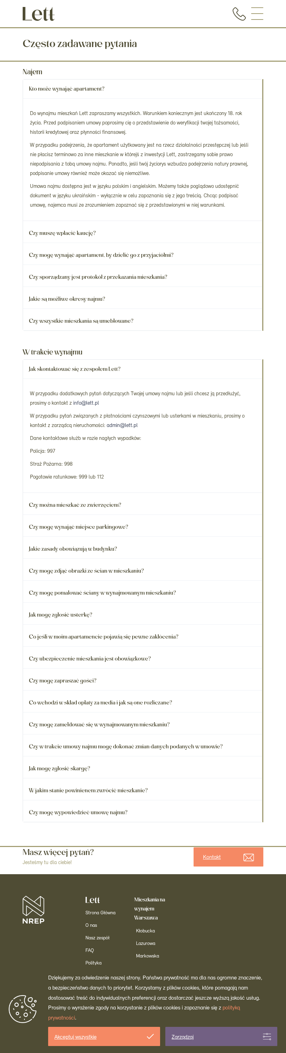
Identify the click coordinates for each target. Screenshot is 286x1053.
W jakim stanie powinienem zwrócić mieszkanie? (88, 790)
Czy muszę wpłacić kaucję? (62, 233)
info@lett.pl (86, 403)
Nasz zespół (97, 938)
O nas (91, 925)
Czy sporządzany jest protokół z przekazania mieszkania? (98, 277)
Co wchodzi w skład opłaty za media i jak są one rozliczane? (100, 702)
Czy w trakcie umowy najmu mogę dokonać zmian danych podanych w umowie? (126, 746)
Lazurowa (145, 943)
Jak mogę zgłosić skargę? (59, 768)
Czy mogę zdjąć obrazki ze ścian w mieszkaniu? (86, 570)
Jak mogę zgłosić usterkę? (60, 614)
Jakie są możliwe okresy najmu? (67, 299)
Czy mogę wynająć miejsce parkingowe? (78, 527)
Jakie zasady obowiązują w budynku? (73, 548)
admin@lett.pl (122, 425)
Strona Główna (100, 913)
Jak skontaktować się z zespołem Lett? (75, 369)
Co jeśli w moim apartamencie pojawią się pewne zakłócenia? (104, 636)
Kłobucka (145, 931)
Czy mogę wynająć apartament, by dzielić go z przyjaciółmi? (101, 255)
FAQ (89, 950)
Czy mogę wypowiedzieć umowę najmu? (78, 812)
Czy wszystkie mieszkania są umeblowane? (81, 321)
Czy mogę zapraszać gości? (63, 680)
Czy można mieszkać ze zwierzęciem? (75, 505)
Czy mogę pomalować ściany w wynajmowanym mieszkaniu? (102, 592)
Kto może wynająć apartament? (67, 88)
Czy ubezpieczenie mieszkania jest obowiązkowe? (90, 658)
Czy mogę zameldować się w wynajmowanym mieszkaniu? (99, 724)
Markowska (147, 956)
